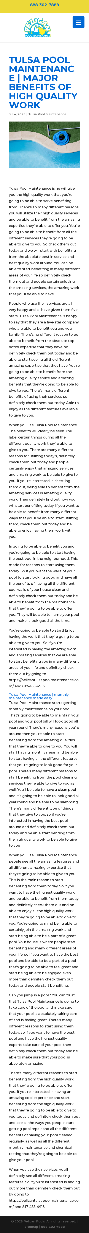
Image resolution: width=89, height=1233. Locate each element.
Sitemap (31, 1227)
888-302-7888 (44, 5)
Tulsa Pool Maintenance (47, 114)
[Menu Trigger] (78, 22)
